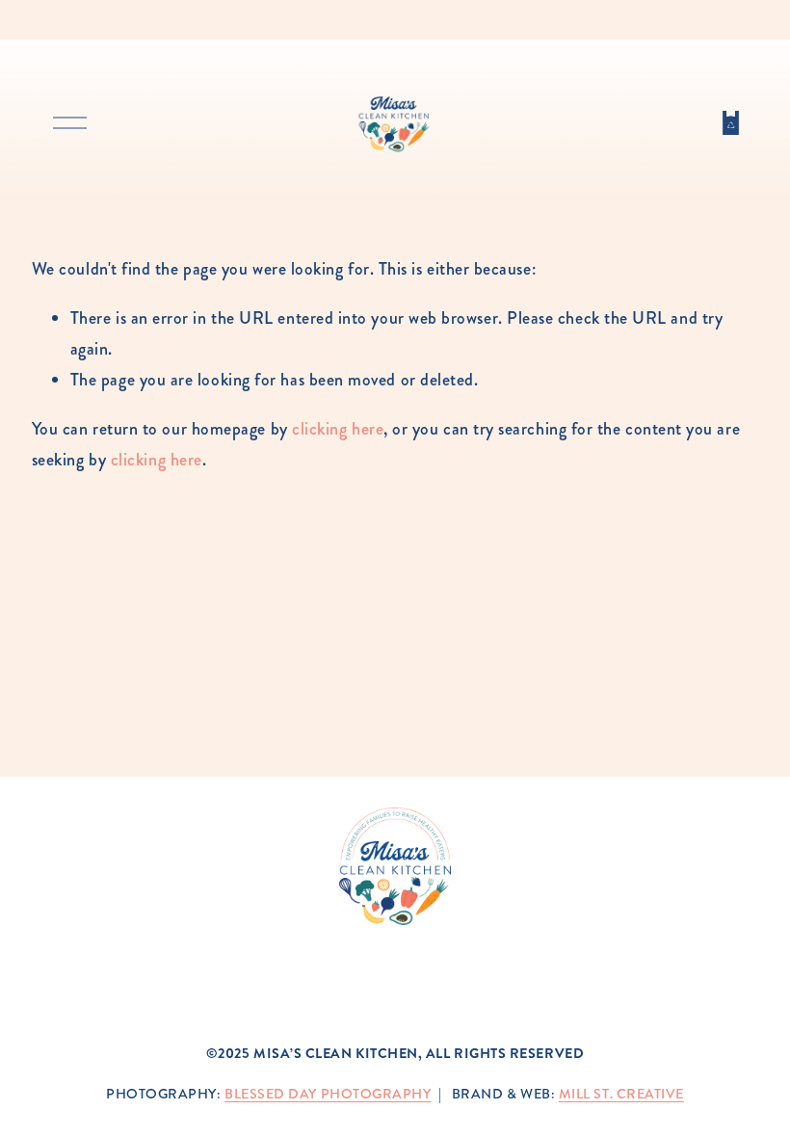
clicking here (337, 428)
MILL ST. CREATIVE (621, 1093)
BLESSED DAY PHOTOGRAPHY (327, 1093)
